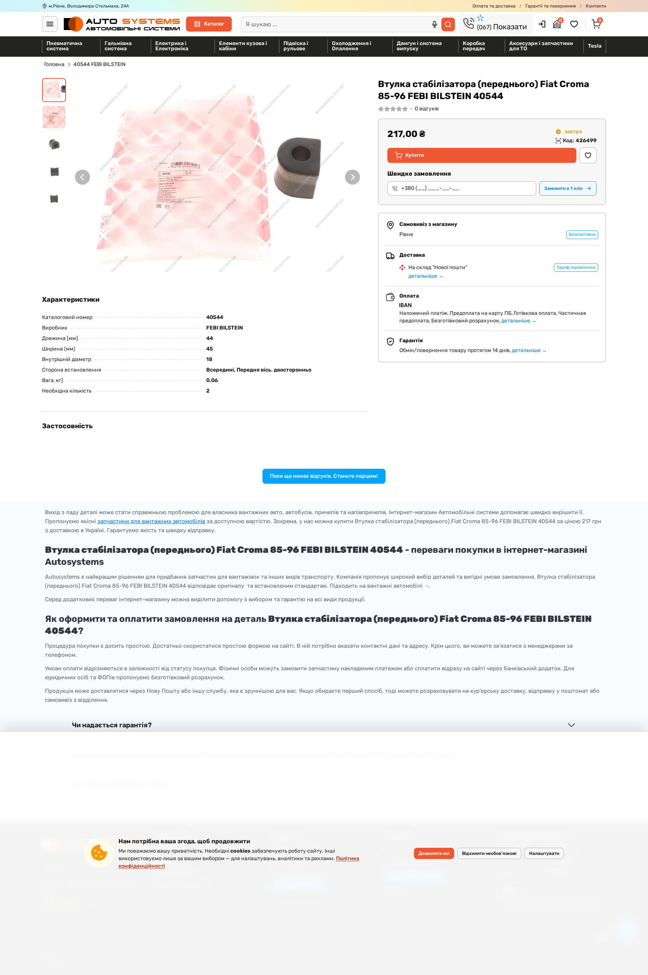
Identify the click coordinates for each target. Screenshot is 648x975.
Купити (414, 155)
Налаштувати (544, 853)
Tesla (595, 46)
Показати (502, 26)
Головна (54, 64)
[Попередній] (82, 177)
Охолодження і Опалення (351, 46)
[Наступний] (352, 177)
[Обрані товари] (575, 24)
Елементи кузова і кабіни (243, 46)
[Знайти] (448, 24)
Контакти (596, 6)
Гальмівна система (118, 46)
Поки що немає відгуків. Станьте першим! (324, 476)
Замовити (563, 188)
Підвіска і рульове (296, 46)
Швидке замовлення (419, 173)
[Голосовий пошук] (435, 24)
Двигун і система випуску (419, 46)
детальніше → (426, 276)
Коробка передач (474, 46)
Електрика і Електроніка (171, 46)
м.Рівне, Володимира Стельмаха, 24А (89, 6)
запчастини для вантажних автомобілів (151, 521)
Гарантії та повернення (550, 6)
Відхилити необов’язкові (489, 853)
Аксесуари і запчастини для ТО (541, 46)
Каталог (214, 24)
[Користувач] (541, 24)
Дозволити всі (434, 853)
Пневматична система (64, 46)
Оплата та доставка (494, 6)
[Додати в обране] (588, 155)
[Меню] (50, 24)
